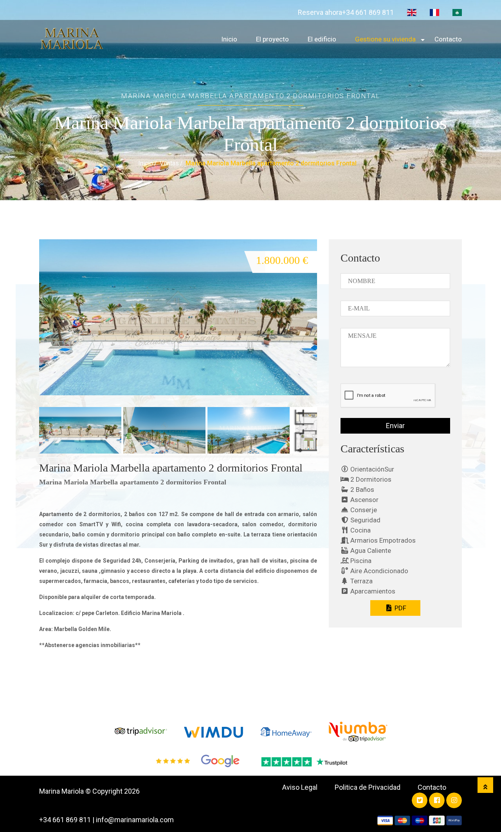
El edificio (322, 39)
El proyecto (272, 39)
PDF (399, 608)
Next (330, 437)
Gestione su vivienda (385, 39)
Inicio (229, 39)
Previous (27, 301)
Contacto (448, 39)
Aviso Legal (299, 787)
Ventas (169, 163)
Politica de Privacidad (367, 787)
